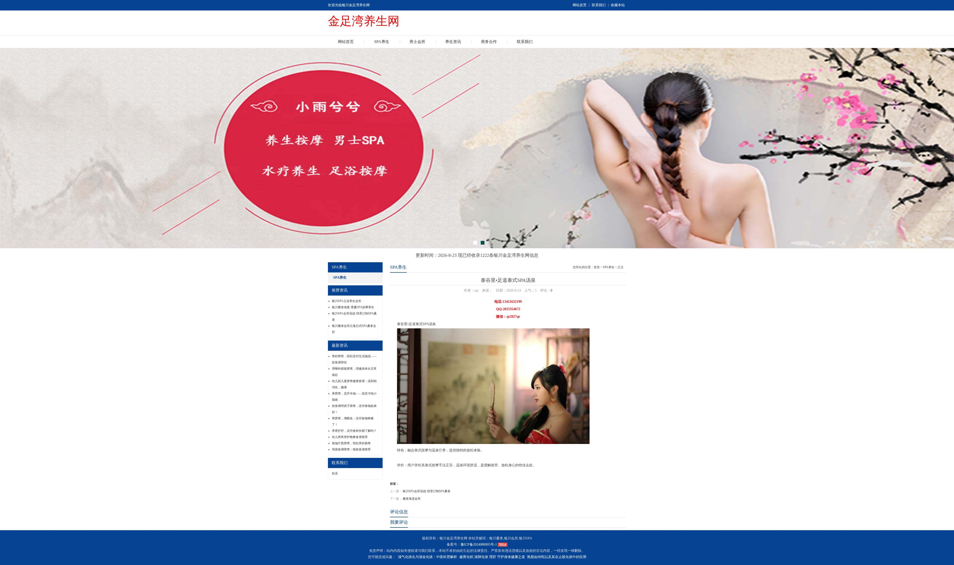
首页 (597, 267)
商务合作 (489, 42)
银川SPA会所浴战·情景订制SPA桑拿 (426, 491)
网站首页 (580, 5)
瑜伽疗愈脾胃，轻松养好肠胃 (351, 443)
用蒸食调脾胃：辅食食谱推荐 (351, 449)
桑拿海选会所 (412, 498)
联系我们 (599, 5)
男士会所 (417, 42)
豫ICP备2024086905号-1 (479, 544)
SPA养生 (381, 42)
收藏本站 (618, 5)
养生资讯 (453, 42)
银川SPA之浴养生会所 (346, 301)
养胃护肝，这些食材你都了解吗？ (354, 431)
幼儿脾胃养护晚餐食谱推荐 (350, 437)
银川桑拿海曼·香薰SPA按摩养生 (353, 307)
